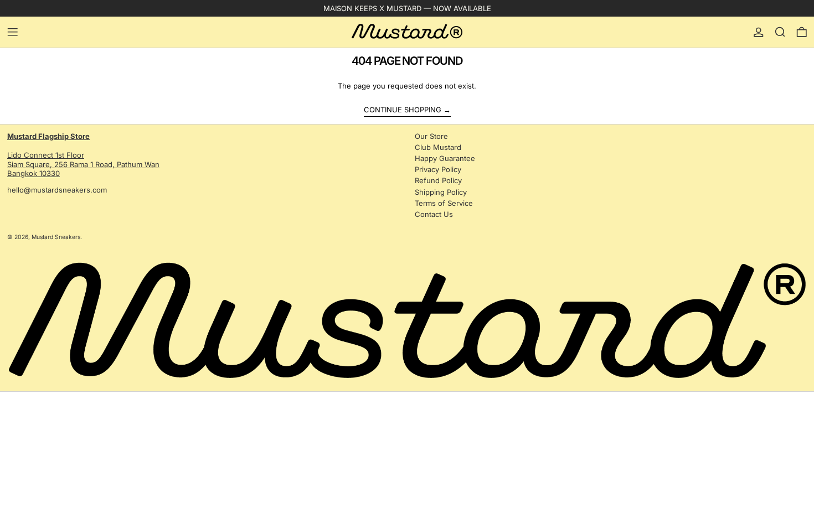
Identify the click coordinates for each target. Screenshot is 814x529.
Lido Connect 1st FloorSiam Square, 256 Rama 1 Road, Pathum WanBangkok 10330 (83, 155)
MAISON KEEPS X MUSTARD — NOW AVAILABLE (407, 8)
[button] (780, 32)
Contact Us (434, 214)
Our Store (431, 136)
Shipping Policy (441, 192)
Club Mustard (438, 147)
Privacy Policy (438, 169)
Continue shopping (402, 109)
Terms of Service (444, 203)
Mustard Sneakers (56, 237)
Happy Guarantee (445, 158)
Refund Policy (438, 180)
